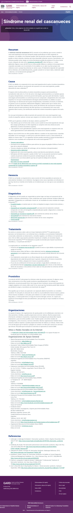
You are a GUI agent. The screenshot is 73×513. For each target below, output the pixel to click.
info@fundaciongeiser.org (29, 420)
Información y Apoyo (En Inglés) (43, 485)
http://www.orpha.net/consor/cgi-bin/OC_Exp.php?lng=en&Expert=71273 (42, 468)
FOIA (60, 491)
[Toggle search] (70, 6)
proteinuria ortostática (34, 62)
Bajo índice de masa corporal (19, 161)
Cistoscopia (14, 219)
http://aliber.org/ (25, 343)
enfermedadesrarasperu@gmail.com (32, 401)
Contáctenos (64, 6)
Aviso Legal (62, 485)
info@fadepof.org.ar (28, 362)
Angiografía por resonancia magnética (21, 214)
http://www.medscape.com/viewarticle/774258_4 (25, 452)
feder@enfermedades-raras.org (31, 385)
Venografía (14, 215)
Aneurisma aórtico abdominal (19, 150)
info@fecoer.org (26, 374)
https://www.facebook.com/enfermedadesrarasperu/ (35, 403)
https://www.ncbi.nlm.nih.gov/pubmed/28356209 (25, 458)
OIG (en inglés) (62, 493)
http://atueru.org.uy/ (26, 356)
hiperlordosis (15, 159)
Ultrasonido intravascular (18, 217)
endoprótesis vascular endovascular (34, 265)
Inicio (2, 11)
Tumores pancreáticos (17, 142)
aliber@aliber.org (27, 341)
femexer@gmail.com (39, 391)
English (68, 12)
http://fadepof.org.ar (26, 364)
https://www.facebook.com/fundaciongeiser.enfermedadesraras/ (39, 422)
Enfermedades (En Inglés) (11, 11)
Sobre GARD (38, 488)
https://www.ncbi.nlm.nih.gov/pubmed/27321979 (26, 464)
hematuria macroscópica (26, 247)
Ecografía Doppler (16, 204)
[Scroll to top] (69, 509)
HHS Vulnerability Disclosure (35, 503)
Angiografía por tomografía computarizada (23, 208)
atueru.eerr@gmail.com (28, 354)
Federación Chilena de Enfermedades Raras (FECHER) (27, 332)
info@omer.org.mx (27, 426)
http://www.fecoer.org (26, 376)
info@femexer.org (27, 391)
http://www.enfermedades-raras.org (30, 387)
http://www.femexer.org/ (27, 393)
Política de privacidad (64, 482)
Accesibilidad (62, 488)
